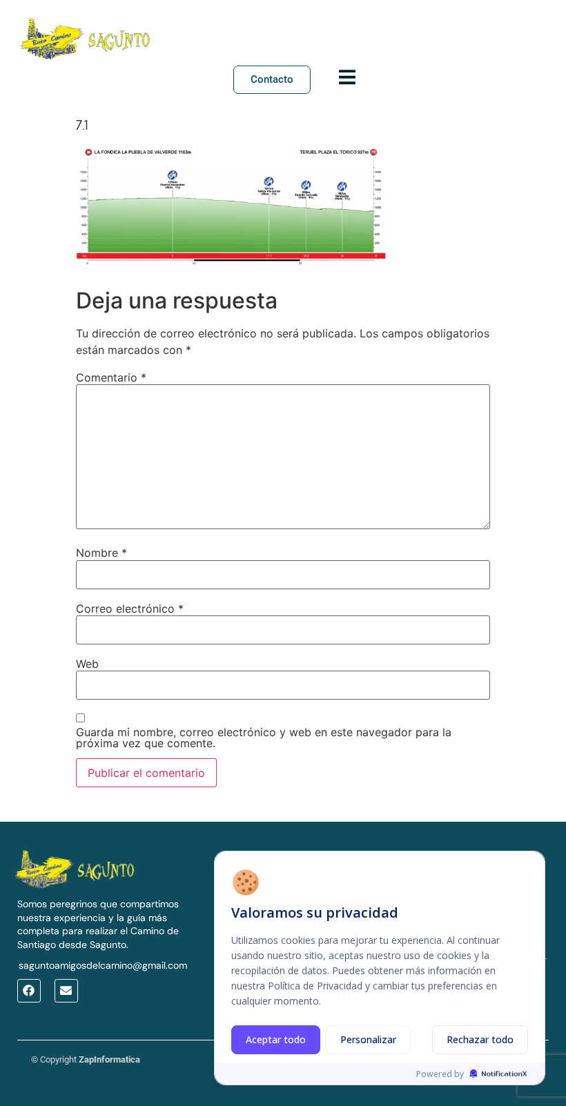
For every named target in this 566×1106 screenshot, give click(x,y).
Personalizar (368, 1039)
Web (87, 663)
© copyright (85, 1059)
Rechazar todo (480, 1039)
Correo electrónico (130, 608)
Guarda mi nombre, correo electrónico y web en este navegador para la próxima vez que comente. (263, 738)
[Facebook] (29, 991)
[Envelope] (66, 991)
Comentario (111, 377)
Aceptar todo (276, 1039)
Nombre (101, 552)
